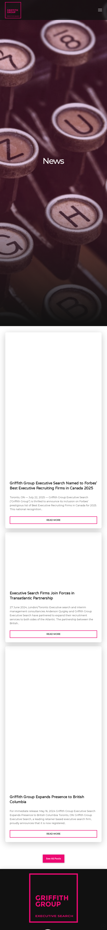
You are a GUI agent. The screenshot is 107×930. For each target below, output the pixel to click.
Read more (53, 520)
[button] (100, 10)
